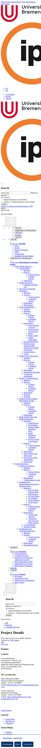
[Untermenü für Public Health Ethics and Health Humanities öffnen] (33, 419)
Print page (4, 644)
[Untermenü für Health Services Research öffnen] (38, 356)
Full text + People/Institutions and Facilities (19, 202)
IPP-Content (14, 640)
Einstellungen (7, 744)
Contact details (6, 710)
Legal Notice (10, 719)
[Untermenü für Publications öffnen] (33, 513)
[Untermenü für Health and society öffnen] (33, 283)
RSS (2, 642)
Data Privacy (10, 721)
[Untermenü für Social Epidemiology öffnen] (35, 307)
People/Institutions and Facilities (15, 200)
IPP (31, 206)
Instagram (9, 734)
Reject (17, 744)
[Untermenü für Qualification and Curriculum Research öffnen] (35, 531)
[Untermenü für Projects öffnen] (30, 273)
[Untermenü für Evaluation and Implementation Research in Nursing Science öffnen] (32, 486)
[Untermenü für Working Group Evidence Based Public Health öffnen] (35, 401)
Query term (5, 193)
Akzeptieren (27, 744)
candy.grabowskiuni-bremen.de (16, 698)
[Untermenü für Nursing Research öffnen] (28, 464)
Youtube (8, 732)
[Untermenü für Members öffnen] (31, 421)
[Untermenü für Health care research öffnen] (35, 466)
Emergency (9, 723)
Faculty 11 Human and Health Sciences (15, 206)
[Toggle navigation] (2, 183)
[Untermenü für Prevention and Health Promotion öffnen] (27, 291)
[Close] (11, 242)
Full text (6, 197)
